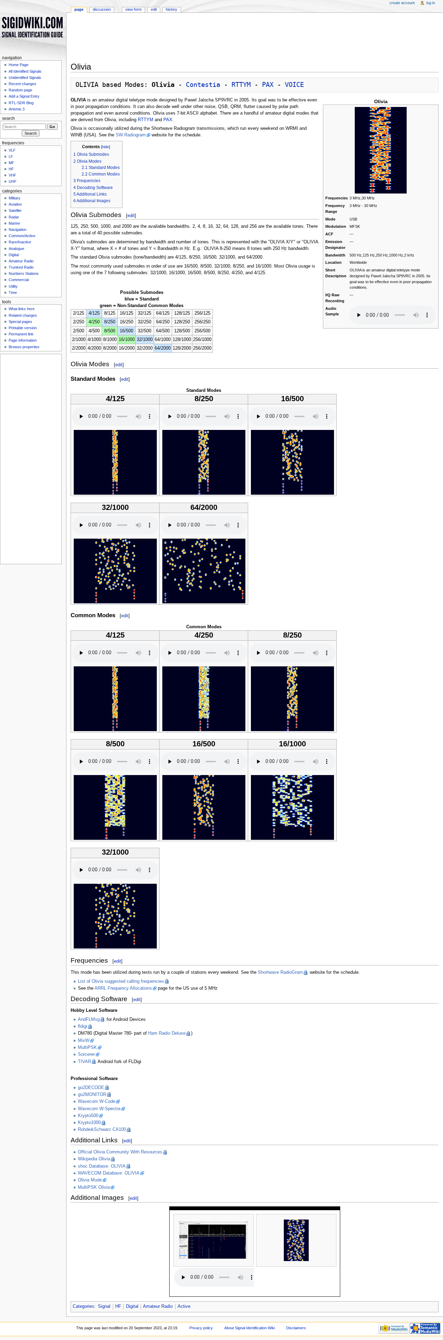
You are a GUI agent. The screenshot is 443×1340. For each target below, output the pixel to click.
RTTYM (241, 84)
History (171, 9)
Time (13, 292)
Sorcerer (86, 1054)
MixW (83, 1040)
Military (14, 198)
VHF (12, 175)
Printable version (23, 328)
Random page (20, 90)
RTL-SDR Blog (21, 103)
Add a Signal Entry (24, 96)
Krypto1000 (89, 1122)
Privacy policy (201, 1328)
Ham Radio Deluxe (167, 1033)
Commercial (19, 280)
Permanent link (21, 334)
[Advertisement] (255, 39)
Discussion (102, 9)
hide (105, 147)
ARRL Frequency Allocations (123, 988)
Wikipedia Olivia (94, 1159)
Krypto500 (88, 1115)
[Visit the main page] (33, 27)
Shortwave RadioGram (280, 972)
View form (133, 9)
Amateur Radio (158, 1306)
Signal (104, 1306)
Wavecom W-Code (96, 1101)
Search (8, 118)
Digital (132, 1306)
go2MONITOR (92, 1094)
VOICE (294, 84)
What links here (22, 309)
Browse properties (24, 347)
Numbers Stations (24, 273)
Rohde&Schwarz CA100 (102, 1129)
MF (11, 163)
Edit (154, 9)
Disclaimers (296, 1328)
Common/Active (22, 236)
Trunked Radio (21, 267)
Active (184, 1306)
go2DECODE (91, 1087)
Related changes (23, 315)
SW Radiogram (131, 135)
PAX (267, 84)
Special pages (20, 322)
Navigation (17, 229)
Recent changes (22, 84)
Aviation (15, 204)
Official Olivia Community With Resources (120, 1152)
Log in (430, 3)
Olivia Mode (90, 1180)
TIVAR (84, 1061)
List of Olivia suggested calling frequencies (121, 981)
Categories (83, 1306)
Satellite (15, 210)
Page (78, 9)
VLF (12, 150)
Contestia (203, 84)
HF (118, 1306)
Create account (402, 3)
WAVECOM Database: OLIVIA (108, 1173)
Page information (23, 340)
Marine (14, 223)
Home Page (18, 65)
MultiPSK (87, 1047)
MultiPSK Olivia (94, 1187)
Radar (14, 217)
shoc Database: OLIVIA (102, 1166)
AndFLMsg (89, 1019)
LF (11, 156)
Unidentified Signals (25, 77)
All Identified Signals (25, 71)
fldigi (82, 1026)
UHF (13, 181)
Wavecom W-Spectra (99, 1108)
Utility (13, 286)
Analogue (16, 248)
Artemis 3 (17, 109)
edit (131, 215)
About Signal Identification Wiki (249, 1328)
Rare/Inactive (20, 242)
